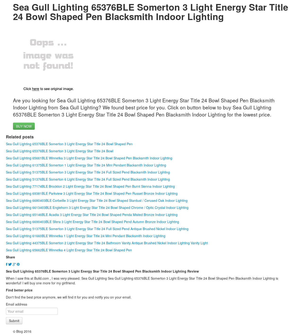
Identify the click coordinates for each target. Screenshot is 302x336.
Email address (16, 304)
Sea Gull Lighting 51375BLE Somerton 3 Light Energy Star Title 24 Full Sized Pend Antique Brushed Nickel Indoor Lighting (97, 228)
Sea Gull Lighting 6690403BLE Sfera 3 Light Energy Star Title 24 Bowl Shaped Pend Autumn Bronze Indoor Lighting (92, 221)
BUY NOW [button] (24, 126)
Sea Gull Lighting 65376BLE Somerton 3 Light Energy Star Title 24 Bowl (59, 151)
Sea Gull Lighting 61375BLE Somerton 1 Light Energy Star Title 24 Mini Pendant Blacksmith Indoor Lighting (86, 165)
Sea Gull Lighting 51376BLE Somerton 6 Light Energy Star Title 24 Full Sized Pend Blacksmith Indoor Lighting (88, 179)
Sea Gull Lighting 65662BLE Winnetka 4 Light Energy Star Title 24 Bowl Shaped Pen (69, 250)
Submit (14, 320)
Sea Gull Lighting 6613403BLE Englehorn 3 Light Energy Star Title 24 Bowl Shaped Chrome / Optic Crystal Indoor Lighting (97, 207)
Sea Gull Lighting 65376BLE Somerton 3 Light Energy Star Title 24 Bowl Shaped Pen (69, 143)
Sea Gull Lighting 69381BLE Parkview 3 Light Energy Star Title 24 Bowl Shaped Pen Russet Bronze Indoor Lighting (92, 193)
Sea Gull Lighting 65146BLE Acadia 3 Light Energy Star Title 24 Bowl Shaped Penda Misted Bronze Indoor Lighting (92, 214)
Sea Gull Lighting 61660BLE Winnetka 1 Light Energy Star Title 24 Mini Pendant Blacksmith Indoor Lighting (85, 235)
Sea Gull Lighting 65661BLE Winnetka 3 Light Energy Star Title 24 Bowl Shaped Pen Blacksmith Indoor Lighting (89, 158)
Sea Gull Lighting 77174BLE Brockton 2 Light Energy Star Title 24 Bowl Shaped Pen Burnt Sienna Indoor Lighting (90, 186)
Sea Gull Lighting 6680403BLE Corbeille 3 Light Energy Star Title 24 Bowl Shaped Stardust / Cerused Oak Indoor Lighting (97, 200)
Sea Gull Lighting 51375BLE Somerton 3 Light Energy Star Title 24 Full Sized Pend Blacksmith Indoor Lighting (88, 172)
